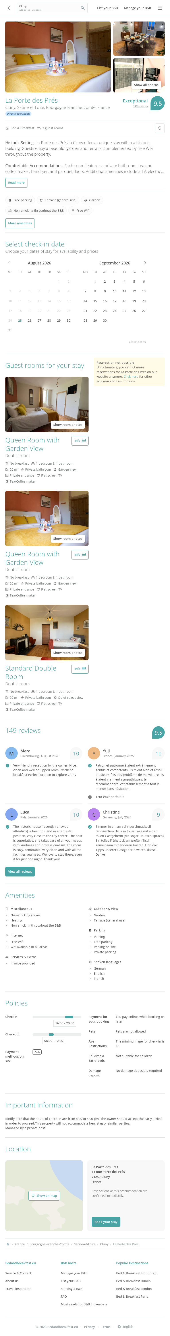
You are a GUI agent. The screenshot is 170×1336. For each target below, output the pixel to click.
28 (49, 320)
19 (29, 311)
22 (59, 311)
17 (10, 311)
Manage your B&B (74, 1273)
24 (10, 320)
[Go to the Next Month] (145, 263)
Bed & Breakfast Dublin (133, 1281)
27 (39, 320)
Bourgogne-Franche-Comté (70, 107)
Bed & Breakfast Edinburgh (136, 1273)
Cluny (10, 107)
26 (29, 320)
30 (68, 320)
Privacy (89, 1327)
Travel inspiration (18, 1289)
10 (10, 301)
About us (12, 1281)
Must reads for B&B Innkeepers (84, 1304)
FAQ (64, 1296)
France (103, 107)
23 (68, 311)
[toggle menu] (160, 8)
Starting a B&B (71, 1289)
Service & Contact (18, 1273)
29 (59, 320)
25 (20, 320)
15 (59, 301)
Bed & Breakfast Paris (132, 1296)
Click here (131, 376)
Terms (105, 1327)
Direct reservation (18, 113)
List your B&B (71, 1281)
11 (20, 301)
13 (39, 301)
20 (39, 311)
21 (49, 311)
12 (29, 301)
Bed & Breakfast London (134, 1289)
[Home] (7, 1244)
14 (49, 301)
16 (68, 301)
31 (10, 330)
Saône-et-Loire (30, 107)
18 (20, 311)
